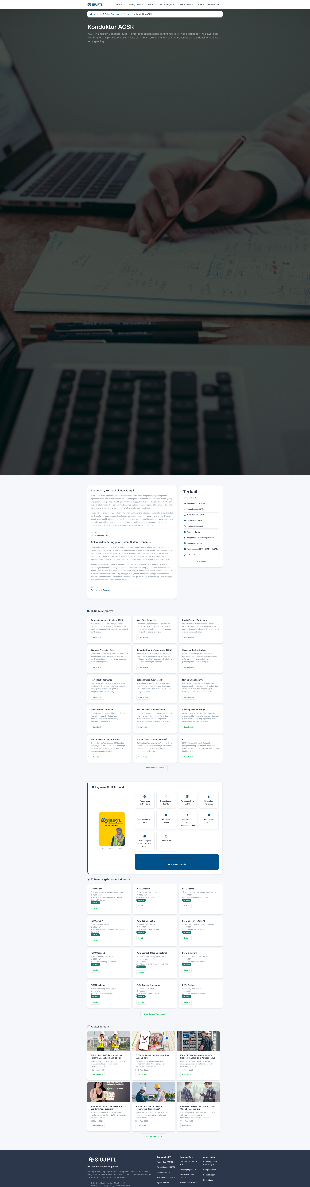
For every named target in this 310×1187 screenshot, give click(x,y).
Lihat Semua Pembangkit (155, 1014)
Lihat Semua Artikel (153, 1136)
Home (95, 14)
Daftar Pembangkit (113, 14)
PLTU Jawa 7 (97, 921)
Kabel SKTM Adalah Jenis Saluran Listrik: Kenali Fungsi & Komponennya (197, 1056)
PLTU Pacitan (188, 985)
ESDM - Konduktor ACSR (101, 535)
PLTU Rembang (98, 985)
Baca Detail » (97, 637)
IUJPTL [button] (119, 4)
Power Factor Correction (102, 709)
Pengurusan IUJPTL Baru (188, 1163)
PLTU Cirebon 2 (98, 953)
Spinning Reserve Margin (193, 709)
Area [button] (200, 4)
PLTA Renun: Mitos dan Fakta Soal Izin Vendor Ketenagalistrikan (108, 1107)
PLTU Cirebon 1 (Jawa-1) (193, 921)
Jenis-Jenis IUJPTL (165, 1172)
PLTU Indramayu (190, 953)
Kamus (129, 14)
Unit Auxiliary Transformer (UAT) (151, 739)
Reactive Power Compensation (150, 709)
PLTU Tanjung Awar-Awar (148, 985)
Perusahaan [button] (213, 4)
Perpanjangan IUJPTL (189, 1169)
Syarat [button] (150, 4)
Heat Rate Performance (101, 680)
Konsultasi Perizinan (189, 1182)
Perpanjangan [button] (166, 4)
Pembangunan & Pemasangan (210, 1163)
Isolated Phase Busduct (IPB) (149, 680)
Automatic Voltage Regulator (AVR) (107, 620)
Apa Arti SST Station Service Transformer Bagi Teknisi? (149, 1107)
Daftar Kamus (201, 561)
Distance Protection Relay (103, 650)
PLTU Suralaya (143, 888)
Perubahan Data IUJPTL (187, 1176)
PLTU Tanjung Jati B (145, 921)
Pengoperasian (209, 1169)
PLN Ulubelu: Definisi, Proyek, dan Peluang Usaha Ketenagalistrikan (106, 1056)
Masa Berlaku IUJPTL (166, 1177)
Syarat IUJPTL (163, 1182)
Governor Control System (194, 650)
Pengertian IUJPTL (165, 1162)
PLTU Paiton (96, 888)
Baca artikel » (98, 1074)
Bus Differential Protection (194, 620)
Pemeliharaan (209, 1175)
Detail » (95, 908)
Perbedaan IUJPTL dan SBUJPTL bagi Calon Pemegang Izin (197, 1107)
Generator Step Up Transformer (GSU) (154, 650)
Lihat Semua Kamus (155, 767)
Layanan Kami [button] (184, 4)
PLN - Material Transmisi (100, 590)
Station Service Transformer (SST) (106, 739)
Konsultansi (208, 1180)
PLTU (184, 739)
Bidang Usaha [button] (135, 4)
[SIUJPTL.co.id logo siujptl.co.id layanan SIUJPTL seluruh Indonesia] (95, 4)
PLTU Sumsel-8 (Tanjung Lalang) (151, 953)
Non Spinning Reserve (192, 680)
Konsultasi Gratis (178, 864)
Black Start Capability (146, 620)
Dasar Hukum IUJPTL (166, 1167)
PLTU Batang (188, 888)
